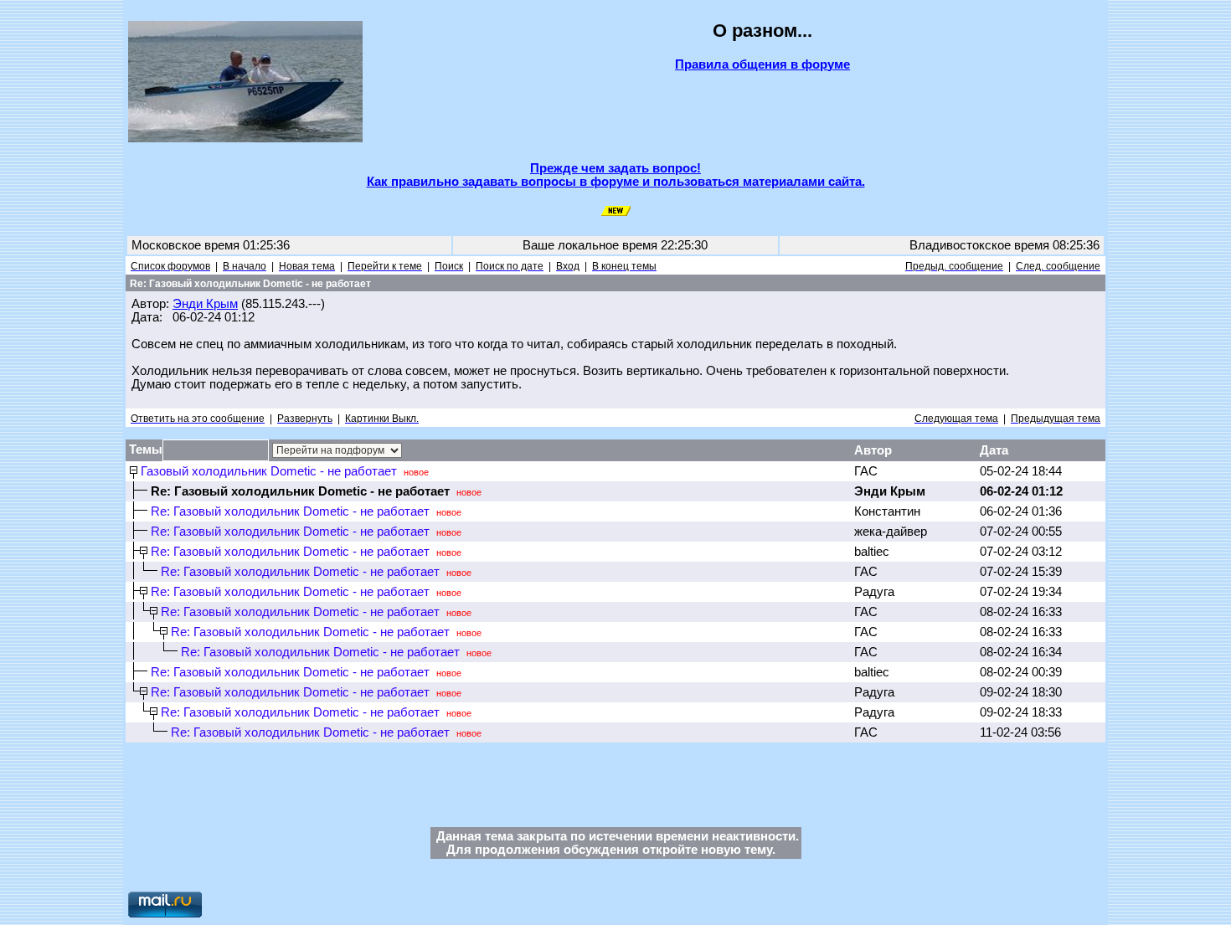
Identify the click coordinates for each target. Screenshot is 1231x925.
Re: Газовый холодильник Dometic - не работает (290, 511)
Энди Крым (205, 304)
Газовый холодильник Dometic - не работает (269, 471)
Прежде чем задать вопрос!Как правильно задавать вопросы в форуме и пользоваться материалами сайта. (616, 175)
